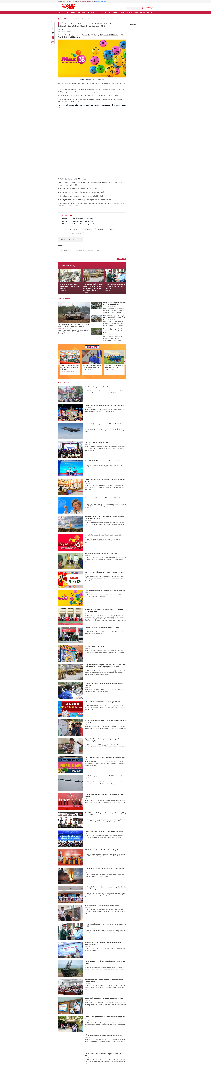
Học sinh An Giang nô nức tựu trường (97, 387)
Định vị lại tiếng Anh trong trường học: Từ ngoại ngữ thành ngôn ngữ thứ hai (104, 980)
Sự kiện (63, 19)
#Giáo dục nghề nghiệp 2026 (98, 18)
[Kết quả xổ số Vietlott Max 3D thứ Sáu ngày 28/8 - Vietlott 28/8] (70, 598)
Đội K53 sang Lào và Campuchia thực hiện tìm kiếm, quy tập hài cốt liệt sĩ (93, 286)
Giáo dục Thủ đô (149, 8)
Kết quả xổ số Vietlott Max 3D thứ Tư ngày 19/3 (77, 219)
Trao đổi (100, 12)
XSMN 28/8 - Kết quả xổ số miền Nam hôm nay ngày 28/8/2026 (105, 757)
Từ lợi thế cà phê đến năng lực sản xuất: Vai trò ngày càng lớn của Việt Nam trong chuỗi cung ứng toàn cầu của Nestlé (70, 287)
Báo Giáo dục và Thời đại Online (68, 7)
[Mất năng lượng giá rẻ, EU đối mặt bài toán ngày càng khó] (70, 357)
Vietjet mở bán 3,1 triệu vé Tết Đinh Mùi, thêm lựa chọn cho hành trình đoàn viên (114, 286)
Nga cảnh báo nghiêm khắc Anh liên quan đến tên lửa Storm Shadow (104, 499)
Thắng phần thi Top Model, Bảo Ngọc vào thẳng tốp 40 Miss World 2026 (113, 367)
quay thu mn (133, 24)
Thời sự (73, 12)
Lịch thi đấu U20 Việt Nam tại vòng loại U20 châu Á (92, 366)
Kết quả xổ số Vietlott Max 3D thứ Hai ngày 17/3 (77, 221)
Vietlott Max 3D (74, 229)
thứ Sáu (111, 229)
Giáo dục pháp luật (83, 12)
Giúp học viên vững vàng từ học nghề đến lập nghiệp (102, 905)
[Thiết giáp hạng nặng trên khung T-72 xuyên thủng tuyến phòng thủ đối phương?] (74, 312)
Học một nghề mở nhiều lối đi (94, 646)
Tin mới (52, 42)
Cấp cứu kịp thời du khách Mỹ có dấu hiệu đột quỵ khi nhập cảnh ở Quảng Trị (104, 740)
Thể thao (149, 12)
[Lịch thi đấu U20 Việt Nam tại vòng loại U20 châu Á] (92, 357)
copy (81, 239)
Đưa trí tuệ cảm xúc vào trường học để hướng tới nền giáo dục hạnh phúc (105, 721)
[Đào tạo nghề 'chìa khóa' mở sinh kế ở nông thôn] (70, 561)
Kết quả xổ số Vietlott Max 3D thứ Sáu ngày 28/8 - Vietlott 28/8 (105, 590)
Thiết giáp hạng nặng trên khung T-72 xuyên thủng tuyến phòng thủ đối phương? (73, 325)
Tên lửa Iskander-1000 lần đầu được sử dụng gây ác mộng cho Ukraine (105, 962)
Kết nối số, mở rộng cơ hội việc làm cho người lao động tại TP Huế (105, 1018)
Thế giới (122, 12)
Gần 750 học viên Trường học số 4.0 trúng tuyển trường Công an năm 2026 (105, 814)
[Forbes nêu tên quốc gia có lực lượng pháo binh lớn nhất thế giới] (96, 318)
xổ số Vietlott (100, 229)
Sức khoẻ (129, 12)
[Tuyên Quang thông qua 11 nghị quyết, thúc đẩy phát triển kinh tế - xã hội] (70, 487)
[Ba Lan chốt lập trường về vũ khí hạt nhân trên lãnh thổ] (70, 431)
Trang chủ (60, 12)
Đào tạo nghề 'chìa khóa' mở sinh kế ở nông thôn (101, 553)
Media (136, 12)
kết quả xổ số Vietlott (76, 233)
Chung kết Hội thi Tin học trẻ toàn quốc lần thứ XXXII (102, 461)
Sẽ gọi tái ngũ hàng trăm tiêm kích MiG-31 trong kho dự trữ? (114, 304)
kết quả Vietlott (87, 229)
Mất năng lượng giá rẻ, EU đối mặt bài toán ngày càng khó (69, 366)
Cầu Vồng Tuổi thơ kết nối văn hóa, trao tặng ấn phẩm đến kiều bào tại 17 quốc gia (105, 888)
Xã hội (70, 23)
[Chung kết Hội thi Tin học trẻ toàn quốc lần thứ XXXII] (70, 468)
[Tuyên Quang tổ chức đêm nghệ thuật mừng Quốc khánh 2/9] (70, 412)
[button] (125, 362)
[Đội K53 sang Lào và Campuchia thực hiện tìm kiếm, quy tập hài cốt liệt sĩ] (93, 275)
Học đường (108, 12)
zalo (52, 23)
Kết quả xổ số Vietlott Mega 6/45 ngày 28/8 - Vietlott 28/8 (103, 535)
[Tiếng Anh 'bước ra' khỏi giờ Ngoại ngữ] (70, 449)
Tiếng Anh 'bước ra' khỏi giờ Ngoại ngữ (97, 442)
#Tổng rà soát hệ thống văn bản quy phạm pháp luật (78, 18)
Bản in (52, 32)
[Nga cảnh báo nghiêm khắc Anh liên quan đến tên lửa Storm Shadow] (70, 505)
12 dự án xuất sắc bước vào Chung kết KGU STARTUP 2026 (104, 998)
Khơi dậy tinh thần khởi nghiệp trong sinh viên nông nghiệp (104, 831)
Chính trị (87, 23)
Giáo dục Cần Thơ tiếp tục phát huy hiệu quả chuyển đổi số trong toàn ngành (104, 943)
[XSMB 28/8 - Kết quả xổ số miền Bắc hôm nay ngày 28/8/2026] (70, 579)
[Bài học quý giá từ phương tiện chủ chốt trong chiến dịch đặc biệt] (96, 331)
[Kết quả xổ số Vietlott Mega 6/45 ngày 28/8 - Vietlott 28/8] (70, 542)
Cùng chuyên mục (68, 266)
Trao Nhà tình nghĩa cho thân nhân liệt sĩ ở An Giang (102, 628)
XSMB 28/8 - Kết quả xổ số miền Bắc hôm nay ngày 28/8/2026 (104, 572)
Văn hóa (142, 12)
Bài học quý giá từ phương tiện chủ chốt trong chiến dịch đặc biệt (113, 331)
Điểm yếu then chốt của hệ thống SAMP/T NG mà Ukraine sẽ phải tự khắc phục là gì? (104, 517)
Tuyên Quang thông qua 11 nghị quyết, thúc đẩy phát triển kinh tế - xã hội (105, 480)
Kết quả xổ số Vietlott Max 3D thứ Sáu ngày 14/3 (78, 224)
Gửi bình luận (121, 258)
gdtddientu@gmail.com (100, 1)
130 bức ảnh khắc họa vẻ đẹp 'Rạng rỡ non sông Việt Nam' (103, 850)
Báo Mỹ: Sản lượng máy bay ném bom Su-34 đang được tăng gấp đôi (104, 777)
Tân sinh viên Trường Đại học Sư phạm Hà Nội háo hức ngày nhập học (104, 684)
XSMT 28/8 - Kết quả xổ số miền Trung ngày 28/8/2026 (102, 702)
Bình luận (52, 37)
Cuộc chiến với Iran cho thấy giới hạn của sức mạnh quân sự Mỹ (104, 869)
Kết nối (93, 12)
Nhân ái (115, 12)
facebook (52, 27)
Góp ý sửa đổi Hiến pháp (104, 23)
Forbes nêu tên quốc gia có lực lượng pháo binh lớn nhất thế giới (114, 317)
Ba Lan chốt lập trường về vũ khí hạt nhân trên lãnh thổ (103, 424)
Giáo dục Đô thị (78, 23)
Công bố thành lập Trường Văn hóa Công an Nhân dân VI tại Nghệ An (104, 795)
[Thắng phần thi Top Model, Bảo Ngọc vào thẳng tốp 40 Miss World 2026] (114, 357)
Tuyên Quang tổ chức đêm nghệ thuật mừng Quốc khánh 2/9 (105, 405)
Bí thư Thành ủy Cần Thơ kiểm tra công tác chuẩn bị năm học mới (104, 1055)
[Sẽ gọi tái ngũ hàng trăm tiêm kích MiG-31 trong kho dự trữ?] (96, 305)
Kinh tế (94, 23)
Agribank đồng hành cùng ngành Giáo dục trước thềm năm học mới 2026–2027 (104, 610)
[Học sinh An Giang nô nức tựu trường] (70, 394)
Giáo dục (66, 12)
